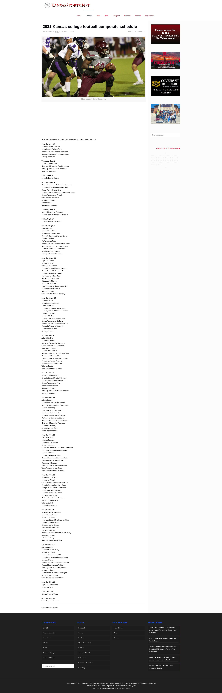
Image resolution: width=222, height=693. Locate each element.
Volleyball (81, 658)
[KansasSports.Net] (67, 5)
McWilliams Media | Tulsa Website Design (115, 688)
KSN (57, 31)
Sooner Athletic (48, 658)
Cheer (80, 633)
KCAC (45, 643)
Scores (116, 638)
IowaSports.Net (87, 683)
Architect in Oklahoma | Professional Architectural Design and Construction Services (163, 630)
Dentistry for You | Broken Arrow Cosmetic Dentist (161, 667)
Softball (81, 648)
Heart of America (49, 633)
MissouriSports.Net (101, 683)
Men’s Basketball (84, 643)
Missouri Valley (48, 653)
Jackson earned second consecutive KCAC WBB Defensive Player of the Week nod (162, 649)
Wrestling (81, 668)
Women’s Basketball (85, 663)
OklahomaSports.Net (148, 683)
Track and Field (84, 653)
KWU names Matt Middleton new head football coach (163, 639)
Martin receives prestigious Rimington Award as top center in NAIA (163, 658)
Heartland (46, 638)
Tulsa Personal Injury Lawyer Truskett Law (167, 148)
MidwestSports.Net (133, 683)
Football (81, 638)
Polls (115, 633)
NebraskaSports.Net (117, 683)
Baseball (81, 628)
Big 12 (45, 628)
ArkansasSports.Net (73, 683)
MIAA (45, 648)
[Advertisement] (94, 123)
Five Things (118, 628)
